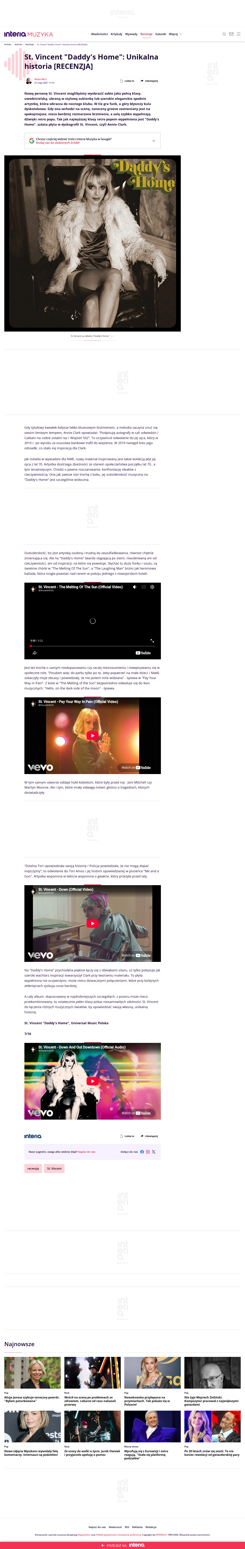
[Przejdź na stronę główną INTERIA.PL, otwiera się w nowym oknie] (15, 34)
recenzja (33, 1168)
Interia (7, 44)
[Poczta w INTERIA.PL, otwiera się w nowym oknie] (231, 34)
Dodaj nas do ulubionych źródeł (74, 142)
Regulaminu (84, 1534)
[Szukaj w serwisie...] (224, 34)
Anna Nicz (40, 79)
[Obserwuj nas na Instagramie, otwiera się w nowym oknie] (148, 1151)
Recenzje (29, 44)
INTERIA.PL (161, 1534)
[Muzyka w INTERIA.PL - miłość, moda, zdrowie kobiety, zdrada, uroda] (40, 34)
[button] (161, 34)
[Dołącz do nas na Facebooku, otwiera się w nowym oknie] (142, 1151)
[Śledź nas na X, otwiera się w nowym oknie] (153, 1151)
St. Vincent (54, 1168)
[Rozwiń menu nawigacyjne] (238, 34)
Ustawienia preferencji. (130, 1534)
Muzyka (18, 44)
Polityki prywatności (106, 1534)
